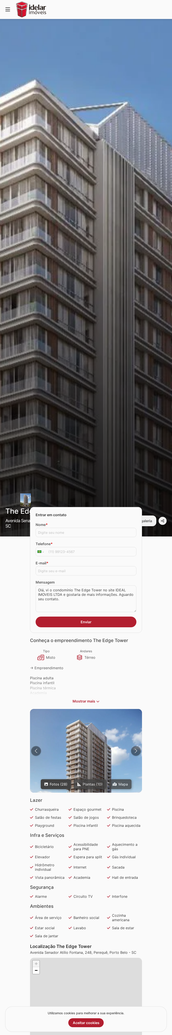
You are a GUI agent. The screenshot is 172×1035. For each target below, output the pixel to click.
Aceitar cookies (86, 1022)
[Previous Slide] (36, 751)
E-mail (42, 563)
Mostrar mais (84, 701)
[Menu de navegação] (7, 9)
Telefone (44, 544)
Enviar (86, 622)
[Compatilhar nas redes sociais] (163, 521)
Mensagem (45, 582)
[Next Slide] (136, 751)
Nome (42, 524)
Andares (86, 651)
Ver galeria (143, 521)
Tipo (46, 651)
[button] (86, 778)
